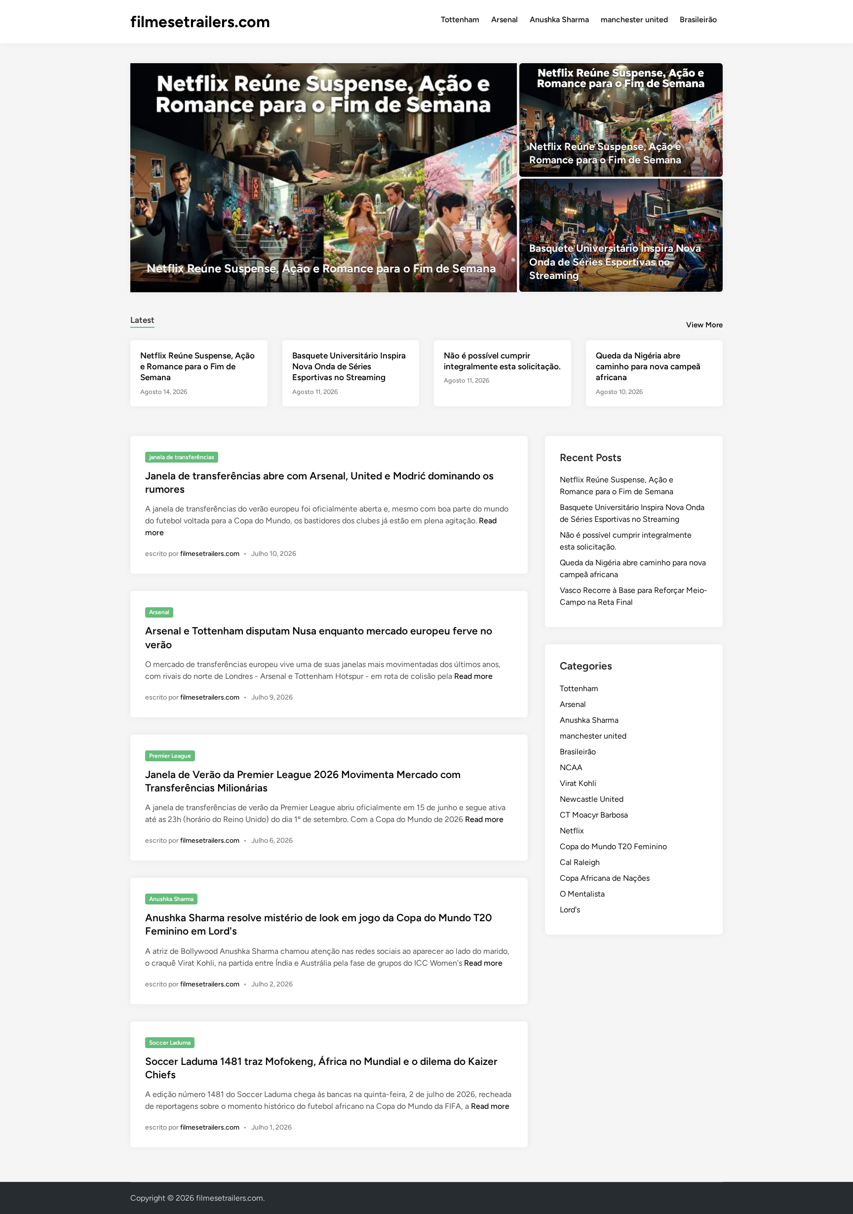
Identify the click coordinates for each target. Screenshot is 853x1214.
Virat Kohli (578, 783)
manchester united (634, 19)
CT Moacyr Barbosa (594, 815)
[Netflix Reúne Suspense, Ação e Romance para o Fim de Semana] (323, 177)
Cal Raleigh (580, 862)
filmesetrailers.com (200, 21)
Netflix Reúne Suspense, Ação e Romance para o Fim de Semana (197, 366)
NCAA (571, 767)
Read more (473, 676)
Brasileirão (698, 19)
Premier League (170, 755)
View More (704, 324)
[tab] (142, 319)
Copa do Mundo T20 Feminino (613, 846)
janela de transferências (181, 457)
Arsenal (504, 19)
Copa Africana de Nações (605, 878)
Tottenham (460, 19)
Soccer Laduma (170, 1042)
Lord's (570, 909)
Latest (142, 320)
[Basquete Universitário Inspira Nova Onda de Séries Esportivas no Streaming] (621, 235)
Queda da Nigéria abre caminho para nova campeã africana (648, 366)
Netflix (572, 830)
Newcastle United (591, 799)
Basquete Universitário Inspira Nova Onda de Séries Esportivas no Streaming (349, 366)
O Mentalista (582, 894)
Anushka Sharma (559, 19)
